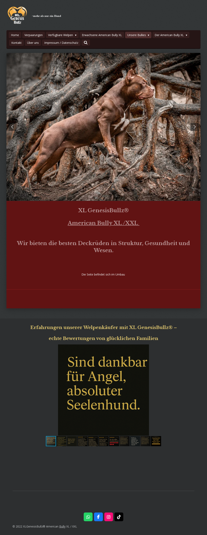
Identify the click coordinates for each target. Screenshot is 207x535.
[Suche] (85, 43)
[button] (191, 348)
